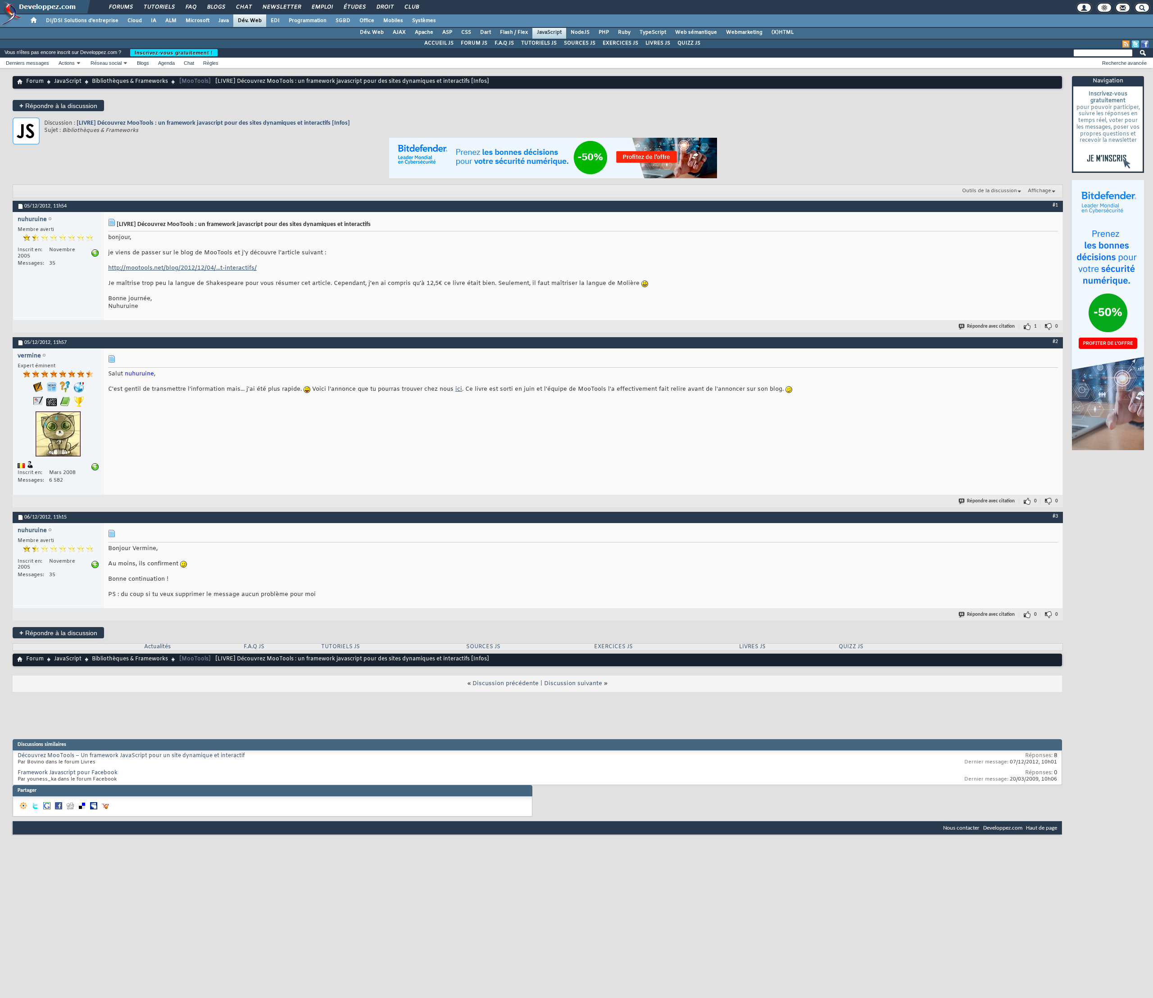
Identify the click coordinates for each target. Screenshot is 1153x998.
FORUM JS (474, 43)
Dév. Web (250, 21)
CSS (466, 32)
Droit (384, 7)
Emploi (321, 7)
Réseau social (106, 63)
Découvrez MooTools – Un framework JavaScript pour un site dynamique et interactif (131, 755)
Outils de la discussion (989, 191)
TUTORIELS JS (539, 43)
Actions (67, 63)
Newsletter (281, 7)
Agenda (166, 63)
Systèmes (424, 21)
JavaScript (549, 32)
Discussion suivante (573, 683)
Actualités (157, 646)
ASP (447, 32)
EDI (275, 21)
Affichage (1039, 191)
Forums (120, 7)
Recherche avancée (1124, 63)
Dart (485, 32)
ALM (171, 21)
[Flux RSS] (1126, 44)
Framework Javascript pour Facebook (68, 773)
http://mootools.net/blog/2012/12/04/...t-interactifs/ (182, 268)
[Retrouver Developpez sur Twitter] (1135, 44)
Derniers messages (27, 63)
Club (411, 7)
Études (354, 7)
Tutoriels (158, 7)
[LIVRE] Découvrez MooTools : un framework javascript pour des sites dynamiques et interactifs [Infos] (213, 123)
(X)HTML (783, 32)
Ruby (624, 32)
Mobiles (393, 21)
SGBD (343, 21)
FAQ (190, 7)
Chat (243, 7)
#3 (1055, 516)
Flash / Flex (514, 32)
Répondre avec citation (991, 326)
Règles (210, 63)
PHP (604, 32)
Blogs (216, 7)
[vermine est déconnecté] (58, 435)
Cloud (134, 21)
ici (458, 389)
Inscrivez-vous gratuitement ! (174, 52)
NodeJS (580, 32)
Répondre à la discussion (58, 105)
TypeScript (653, 32)
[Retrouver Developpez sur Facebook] (1144, 44)
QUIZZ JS (688, 43)
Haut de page (1041, 828)
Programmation (308, 21)
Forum (35, 81)
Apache (424, 32)
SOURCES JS (579, 43)
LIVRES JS (657, 43)
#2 (1055, 341)
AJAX (399, 32)
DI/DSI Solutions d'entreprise (82, 21)
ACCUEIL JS (439, 43)
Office (366, 21)
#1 (1055, 205)
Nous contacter (961, 828)
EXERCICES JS (620, 43)
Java (223, 21)
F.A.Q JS (504, 43)
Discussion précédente (505, 683)
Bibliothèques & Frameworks (130, 81)
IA (153, 21)
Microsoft (197, 21)
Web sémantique (696, 32)
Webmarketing (744, 32)
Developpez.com (1002, 828)
